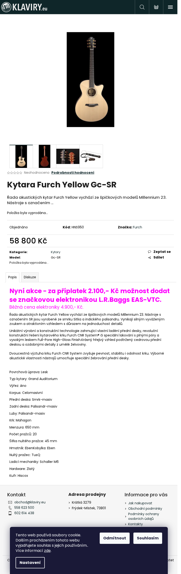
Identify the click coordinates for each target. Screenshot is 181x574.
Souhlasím (148, 538)
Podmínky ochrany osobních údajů (143, 516)
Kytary (55, 252)
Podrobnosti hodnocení (72, 172)
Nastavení (30, 562)
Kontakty (135, 524)
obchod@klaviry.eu (29, 502)
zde (47, 550)
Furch (137, 227)
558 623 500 (24, 507)
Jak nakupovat (140, 503)
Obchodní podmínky (145, 508)
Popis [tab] (12, 277)
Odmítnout (114, 538)
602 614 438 (24, 513)
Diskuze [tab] (30, 277)
